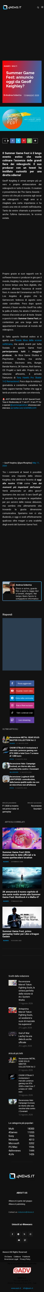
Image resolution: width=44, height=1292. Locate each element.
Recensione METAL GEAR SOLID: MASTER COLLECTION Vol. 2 (25, 739)
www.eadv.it (16, 1288)
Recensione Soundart (36, 807)
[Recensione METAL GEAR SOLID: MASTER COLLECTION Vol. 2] (6, 739)
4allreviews (14, 772)
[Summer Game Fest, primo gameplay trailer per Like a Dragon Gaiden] (22, 917)
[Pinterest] (23, 140)
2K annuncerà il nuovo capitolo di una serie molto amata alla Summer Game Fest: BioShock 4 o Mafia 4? (21, 894)
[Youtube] (19, 1240)
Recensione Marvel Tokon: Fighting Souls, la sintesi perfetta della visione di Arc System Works (27, 990)
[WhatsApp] (29, 140)
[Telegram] (18, 1234)
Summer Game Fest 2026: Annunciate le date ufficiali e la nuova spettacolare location (19, 855)
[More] (35, 140)
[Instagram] (30, 1234)
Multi (14, 66)
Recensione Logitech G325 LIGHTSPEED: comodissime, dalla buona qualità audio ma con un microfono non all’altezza (24, 780)
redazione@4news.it (26, 1212)
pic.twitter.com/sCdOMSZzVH (23, 408)
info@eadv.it (28, 1288)
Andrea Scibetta (13, 95)
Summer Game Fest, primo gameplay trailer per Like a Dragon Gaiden (20, 934)
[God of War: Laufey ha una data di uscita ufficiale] (13, 1034)
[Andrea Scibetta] (9, 591)
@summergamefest (19, 405)
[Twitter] (18, 140)
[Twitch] (25, 1240)
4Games (7, 66)
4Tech (12, 759)
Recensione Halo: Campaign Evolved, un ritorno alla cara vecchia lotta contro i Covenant (24, 766)
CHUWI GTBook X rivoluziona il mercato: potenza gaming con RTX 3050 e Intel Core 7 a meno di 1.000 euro (24, 751)
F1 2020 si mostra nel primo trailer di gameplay (10, 808)
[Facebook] (12, 140)
